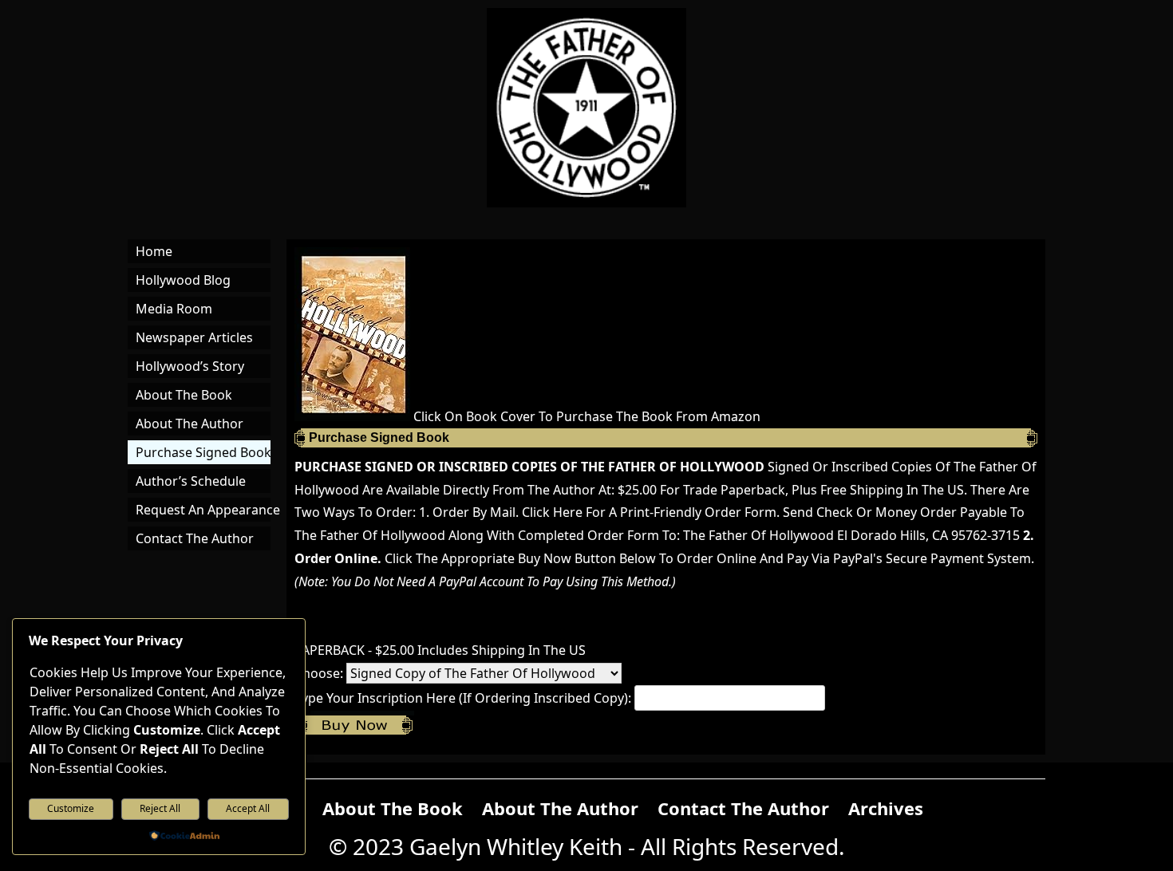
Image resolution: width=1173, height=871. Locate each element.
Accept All (248, 808)
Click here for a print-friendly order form (649, 512)
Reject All (160, 808)
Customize (70, 808)
